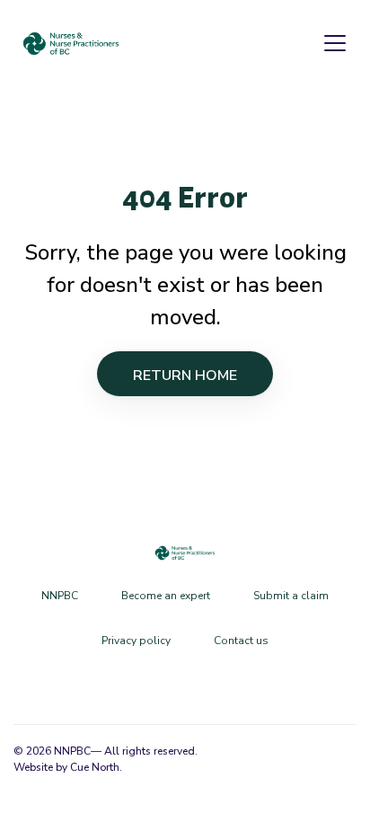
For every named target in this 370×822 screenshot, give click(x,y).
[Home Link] (70, 43)
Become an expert (165, 595)
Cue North (94, 767)
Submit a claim (291, 595)
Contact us (241, 640)
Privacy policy (136, 640)
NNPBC (59, 595)
